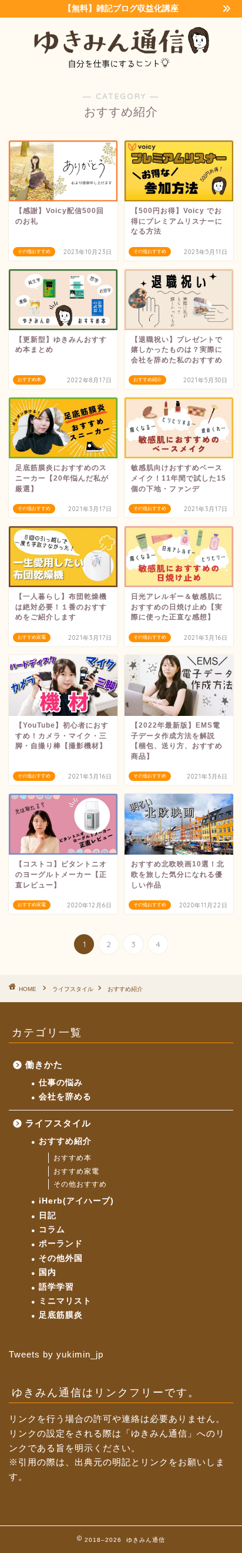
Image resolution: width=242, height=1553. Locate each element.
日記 (47, 1215)
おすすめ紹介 (65, 1141)
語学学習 (56, 1287)
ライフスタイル (58, 1123)
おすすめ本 (72, 1158)
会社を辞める (65, 1096)
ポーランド (61, 1243)
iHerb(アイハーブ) (76, 1201)
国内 (47, 1272)
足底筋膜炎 (61, 1315)
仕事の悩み (61, 1082)
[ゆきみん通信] (121, 66)
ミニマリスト (65, 1301)
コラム (52, 1229)
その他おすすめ (80, 1184)
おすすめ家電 (76, 1171)
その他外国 (61, 1258)
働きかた (44, 1064)
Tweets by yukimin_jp (56, 1354)
